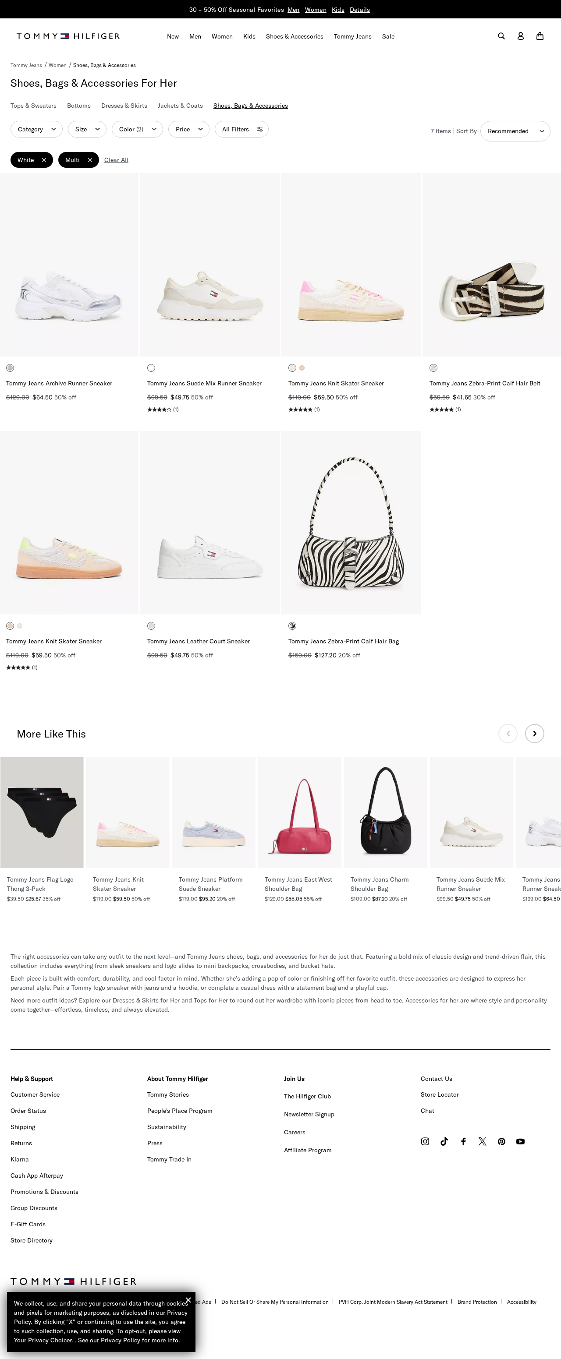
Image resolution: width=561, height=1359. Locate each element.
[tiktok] (444, 1142)
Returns (21, 1143)
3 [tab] (49, 342)
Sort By (466, 131)
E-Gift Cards (28, 1224)
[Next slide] (534, 733)
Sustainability (166, 1127)
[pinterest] (501, 1142)
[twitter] (482, 1142)
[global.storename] (68, 35)
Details (360, 10)
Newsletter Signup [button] (309, 1114)
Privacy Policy (120, 1340)
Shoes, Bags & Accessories (104, 65)
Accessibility (521, 1302)
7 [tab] (101, 342)
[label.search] (501, 36)
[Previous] (13, 265)
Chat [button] (427, 1111)
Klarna (20, 1159)
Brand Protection (477, 1302)
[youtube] (520, 1142)
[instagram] (425, 1142)
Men (294, 10)
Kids (338, 10)
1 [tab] (22, 342)
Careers (294, 1132)
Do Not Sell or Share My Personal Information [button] (275, 1302)
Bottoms (79, 105)
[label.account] (520, 36)
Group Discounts (34, 1208)
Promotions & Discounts (44, 1192)
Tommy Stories (168, 1094)
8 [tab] (114, 342)
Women (316, 10)
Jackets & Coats (180, 105)
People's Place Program (180, 1111)
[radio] (10, 368)
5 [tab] (75, 342)
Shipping (23, 1127)
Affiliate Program (308, 1150)
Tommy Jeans (26, 65)
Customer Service (35, 1094)
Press (155, 1143)
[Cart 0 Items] (540, 36)
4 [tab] (62, 342)
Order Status (28, 1111)
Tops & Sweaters (34, 105)
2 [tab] (36, 342)
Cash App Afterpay (37, 1175)
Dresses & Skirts (124, 105)
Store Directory (32, 1240)
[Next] (124, 265)
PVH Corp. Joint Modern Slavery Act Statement (393, 1302)
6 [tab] (88, 342)
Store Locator (440, 1094)
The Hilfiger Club (307, 1096)
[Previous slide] (508, 733)
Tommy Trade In (169, 1159)
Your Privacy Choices (43, 1340)
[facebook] (463, 1142)
